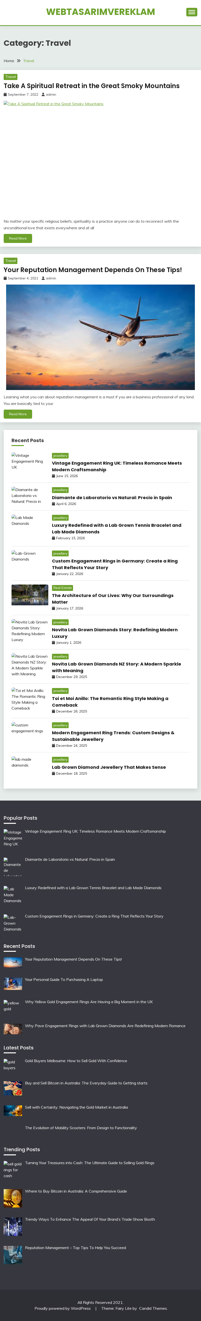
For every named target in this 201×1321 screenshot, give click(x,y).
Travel (10, 76)
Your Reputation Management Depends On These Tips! (93, 269)
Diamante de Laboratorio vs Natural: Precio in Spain (112, 497)
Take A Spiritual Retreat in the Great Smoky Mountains (92, 85)
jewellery (60, 455)
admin (51, 94)
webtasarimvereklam (100, 11)
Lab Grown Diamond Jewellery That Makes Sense (109, 767)
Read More (18, 238)
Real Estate (62, 588)
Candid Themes (153, 1308)
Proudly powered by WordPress (63, 1308)
